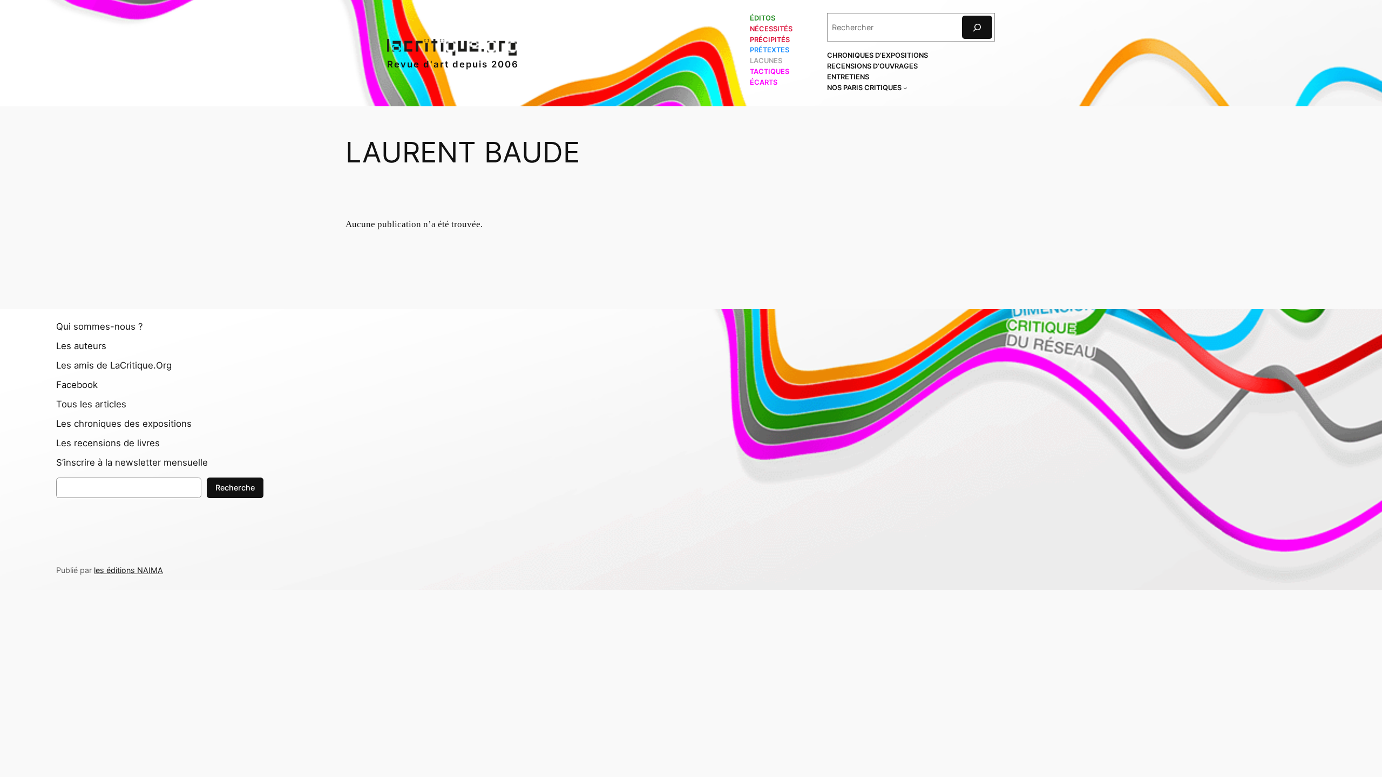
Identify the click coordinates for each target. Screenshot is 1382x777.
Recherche (235, 487)
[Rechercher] (977, 27)
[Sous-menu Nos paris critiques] (905, 88)
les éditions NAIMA (128, 570)
